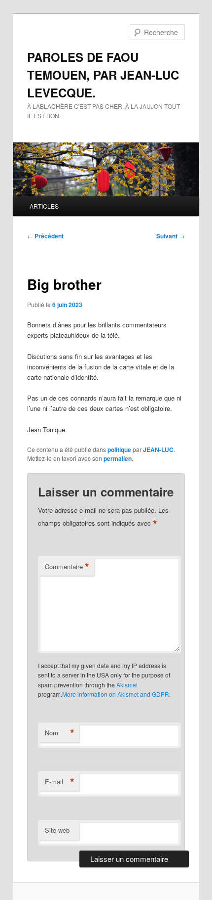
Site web (57, 830)
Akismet (127, 684)
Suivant (170, 235)
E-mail (59, 782)
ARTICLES (44, 206)
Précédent (45, 235)
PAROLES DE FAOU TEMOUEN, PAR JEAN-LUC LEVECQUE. (103, 74)
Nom (59, 733)
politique (119, 449)
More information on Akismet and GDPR (115, 694)
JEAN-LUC (158, 449)
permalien (118, 458)
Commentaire (67, 567)
